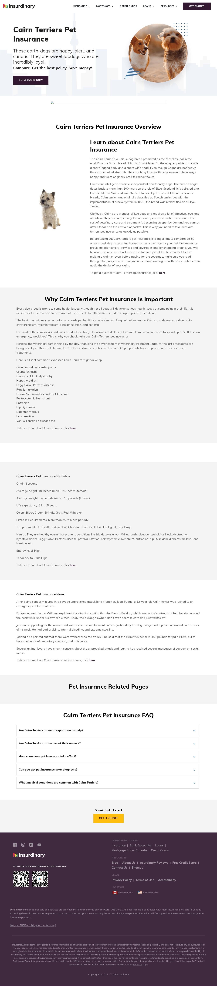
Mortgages (103, 6)
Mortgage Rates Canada (129, 850)
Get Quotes (196, 6)
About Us (129, 862)
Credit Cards (128, 6)
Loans (147, 6)
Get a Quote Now (31, 80)
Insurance (80, 6)
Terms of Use (145, 880)
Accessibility (167, 880)
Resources (167, 6)
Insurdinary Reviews (153, 862)
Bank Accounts (140, 845)
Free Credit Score (184, 862)
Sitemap (137, 867)
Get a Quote (108, 818)
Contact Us (120, 867)
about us (137, 965)
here (162, 273)
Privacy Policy (122, 880)
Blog (115, 862)
